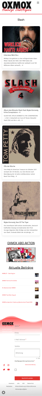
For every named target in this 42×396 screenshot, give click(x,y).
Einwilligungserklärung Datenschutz (25, 361)
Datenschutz (30, 383)
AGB (23, 383)
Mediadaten (9, 386)
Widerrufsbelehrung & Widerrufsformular (25, 386)
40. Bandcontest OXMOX (9, 288)
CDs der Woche (9, 166)
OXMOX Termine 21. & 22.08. (9, 280)
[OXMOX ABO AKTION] (21, 255)
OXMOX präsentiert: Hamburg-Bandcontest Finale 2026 (17, 302)
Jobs (18, 383)
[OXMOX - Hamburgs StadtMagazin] (16, 11)
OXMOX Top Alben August (9, 295)
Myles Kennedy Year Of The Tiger (16, 222)
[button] (3, 392)
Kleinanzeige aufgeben (21, 389)
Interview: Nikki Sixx (11, 55)
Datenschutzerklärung (30, 364)
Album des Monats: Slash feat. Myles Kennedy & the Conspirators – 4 (21, 111)
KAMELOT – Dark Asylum (8, 273)
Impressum (11, 383)
